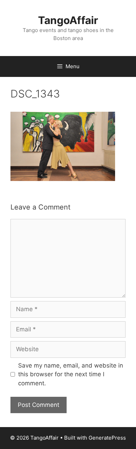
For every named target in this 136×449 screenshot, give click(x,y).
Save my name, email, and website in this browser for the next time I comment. (70, 374)
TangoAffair (68, 20)
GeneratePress (107, 437)
